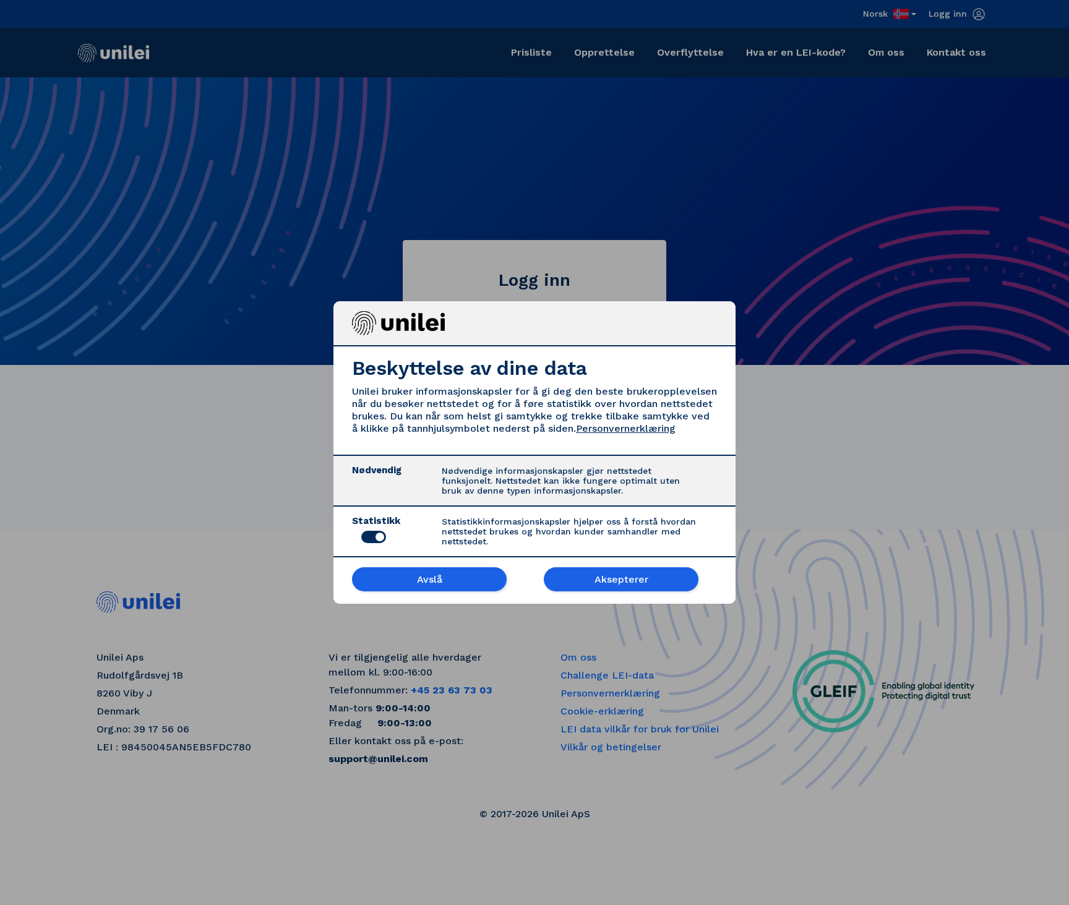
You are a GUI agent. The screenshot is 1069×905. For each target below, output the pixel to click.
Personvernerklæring (626, 428)
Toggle (373, 537)
